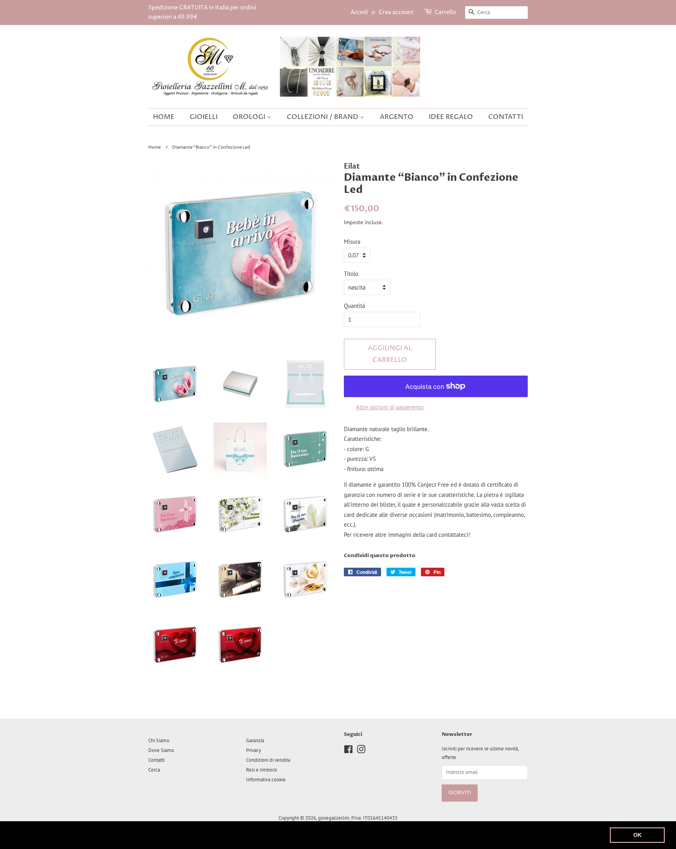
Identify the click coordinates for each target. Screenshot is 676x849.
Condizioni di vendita (268, 760)
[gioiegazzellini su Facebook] (348, 751)
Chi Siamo (158, 740)
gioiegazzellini (333, 818)
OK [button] (637, 835)
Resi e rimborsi (261, 769)
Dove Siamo (161, 750)
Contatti (505, 117)
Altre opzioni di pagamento (390, 407)
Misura (352, 241)
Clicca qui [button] (328, 834)
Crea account (396, 12)
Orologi (250, 117)
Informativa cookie (266, 779)
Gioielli (204, 117)
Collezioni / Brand (323, 117)
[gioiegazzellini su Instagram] (361, 751)
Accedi (359, 12)
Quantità (354, 305)
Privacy (253, 750)
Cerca (154, 769)
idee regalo (451, 117)
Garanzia (255, 740)
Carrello (445, 12)
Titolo (351, 273)
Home (163, 117)
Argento (397, 117)
